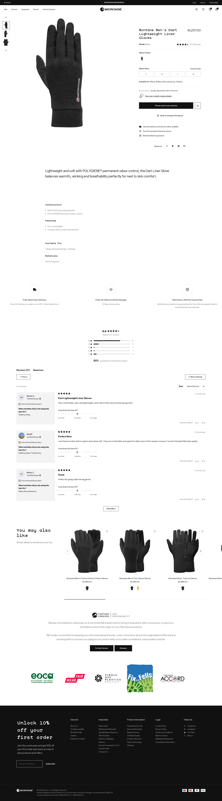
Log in (194, 2)
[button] (189, 44)
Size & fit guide (195, 68)
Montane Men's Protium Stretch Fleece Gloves (87, 578)
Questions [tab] (38, 370)
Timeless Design (133, 736)
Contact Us (103, 752)
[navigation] (68, 551)
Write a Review (198, 377)
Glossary (123, 648)
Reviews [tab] (23, 370)
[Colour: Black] (142, 57)
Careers (73, 736)
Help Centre (103, 726)
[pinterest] (179, 146)
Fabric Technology (134, 742)
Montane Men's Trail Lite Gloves (182, 578)
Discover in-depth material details (158, 96)
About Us (74, 726)
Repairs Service (133, 732)
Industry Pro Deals (77, 739)
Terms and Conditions (164, 732)
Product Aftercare (134, 739)
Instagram (191, 729)
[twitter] (173, 146)
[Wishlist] (203, 9)
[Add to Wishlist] (198, 105)
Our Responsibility (77, 729)
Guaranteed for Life (134, 726)
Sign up (202, 2)
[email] (184, 146)
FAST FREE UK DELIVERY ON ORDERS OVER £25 (145, 2)
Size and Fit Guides (134, 729)
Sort (181, 386)
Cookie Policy (160, 726)
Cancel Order (104, 749)
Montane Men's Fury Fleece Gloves (135, 578)
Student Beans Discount (108, 732)
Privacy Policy (160, 729)
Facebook (192, 726)
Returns (102, 742)
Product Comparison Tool (109, 745)
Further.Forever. (101, 648)
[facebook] (167, 146)
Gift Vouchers (104, 736)
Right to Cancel (161, 736)
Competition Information (165, 742)
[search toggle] (196, 9)
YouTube (191, 732)
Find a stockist (213, 2)
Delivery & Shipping (106, 739)
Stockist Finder (76, 732)
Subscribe (50, 764)
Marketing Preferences (164, 739)
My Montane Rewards (107, 729)
